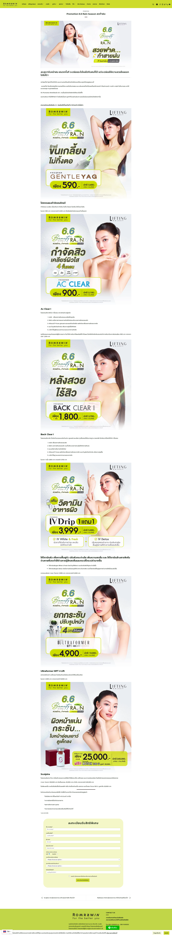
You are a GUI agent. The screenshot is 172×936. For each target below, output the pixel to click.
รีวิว (73, 4)
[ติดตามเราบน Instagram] (162, 4)
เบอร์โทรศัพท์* (49, 833)
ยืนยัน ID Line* (49, 846)
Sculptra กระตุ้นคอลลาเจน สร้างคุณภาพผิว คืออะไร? (59, 898)
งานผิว (47, 4)
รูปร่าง (54, 4)
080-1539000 (112, 924)
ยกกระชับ (40, 4)
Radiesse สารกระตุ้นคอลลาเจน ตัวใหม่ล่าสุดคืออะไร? (112, 898)
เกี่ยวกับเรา (102, 4)
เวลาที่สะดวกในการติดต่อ (52, 857)
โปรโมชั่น (68, 4)
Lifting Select (32, 4)
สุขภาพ (61, 4)
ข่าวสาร (89, 4)
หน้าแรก (24, 4)
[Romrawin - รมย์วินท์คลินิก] (10, 4)
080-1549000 (124, 924)
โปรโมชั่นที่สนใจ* (50, 870)
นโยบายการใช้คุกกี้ (111, 933)
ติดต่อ (108, 4)
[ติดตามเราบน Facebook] (160, 4)
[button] (153, 4)
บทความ (95, 4)
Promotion (86, 11)
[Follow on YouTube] (169, 4)
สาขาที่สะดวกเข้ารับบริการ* (52, 863)
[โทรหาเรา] (167, 4)
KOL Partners (81, 4)
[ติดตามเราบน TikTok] (165, 4)
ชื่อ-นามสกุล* (49, 827)
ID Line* (48, 839)
